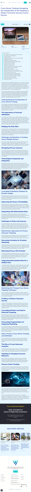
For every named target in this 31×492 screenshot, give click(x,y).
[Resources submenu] (20, 2)
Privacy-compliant (14, 484)
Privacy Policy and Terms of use (18, 489)
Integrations (3, 477)
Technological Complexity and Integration (10, 60)
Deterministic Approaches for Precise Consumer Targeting (13, 66)
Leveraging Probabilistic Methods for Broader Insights (12, 61)
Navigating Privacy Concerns (8, 59)
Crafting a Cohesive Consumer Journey (10, 72)
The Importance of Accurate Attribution (10, 55)
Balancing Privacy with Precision (9, 68)
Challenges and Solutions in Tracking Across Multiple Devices (13, 58)
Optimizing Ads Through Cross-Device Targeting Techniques (13, 71)
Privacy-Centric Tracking (7, 79)
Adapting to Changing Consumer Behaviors (10, 78)
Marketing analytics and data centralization (15, 478)
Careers (22, 477)
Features (2, 476)
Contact (22, 479)
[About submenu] (23, 2)
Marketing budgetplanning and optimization (15, 482)
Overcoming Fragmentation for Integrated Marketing (12, 74)
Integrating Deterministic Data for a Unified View (11, 69)
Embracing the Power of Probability (9, 62)
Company (22, 476)
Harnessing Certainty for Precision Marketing (11, 67)
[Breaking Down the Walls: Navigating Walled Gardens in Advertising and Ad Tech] (25, 433)
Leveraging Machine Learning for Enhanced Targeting (12, 73)
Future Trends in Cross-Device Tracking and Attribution (12, 75)
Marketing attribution (14, 476)
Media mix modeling (14, 480)
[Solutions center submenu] (16, 2)
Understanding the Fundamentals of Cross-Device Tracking (13, 54)
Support (2, 479)
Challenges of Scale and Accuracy (9, 65)
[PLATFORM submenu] (10, 2)
